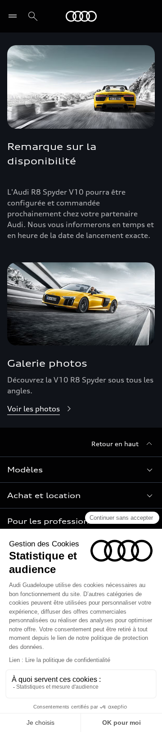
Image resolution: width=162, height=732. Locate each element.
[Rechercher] (33, 16)
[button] (81, 470)
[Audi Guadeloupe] (81, 16)
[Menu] (14, 16)
